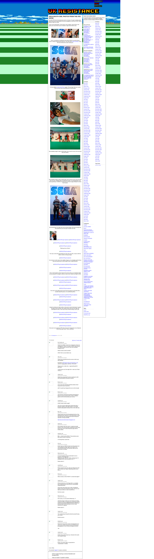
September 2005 (87, 193)
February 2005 (87, 204)
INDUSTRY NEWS (87, 248)
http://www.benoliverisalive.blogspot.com (66, 419)
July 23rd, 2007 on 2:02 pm (62, 357)
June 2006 (86, 178)
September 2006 (98, 114)
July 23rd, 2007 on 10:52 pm (62, 444)
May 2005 (86, 199)
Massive (85, 251)
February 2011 (87, 88)
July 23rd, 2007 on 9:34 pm (62, 434)
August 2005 (86, 195)
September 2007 (87, 154)
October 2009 (86, 114)
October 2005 (86, 191)
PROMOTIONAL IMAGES (87, 268)
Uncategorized (53, 335)
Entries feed (86, 311)
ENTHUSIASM (87, 236)
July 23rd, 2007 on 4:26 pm (62, 412)
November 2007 (87, 151)
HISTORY (86, 244)
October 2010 (86, 94)
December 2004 (87, 208)
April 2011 (86, 84)
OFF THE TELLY (87, 258)
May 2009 (86, 122)
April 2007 (86, 162)
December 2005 (87, 188)
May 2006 (86, 180)
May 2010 (86, 102)
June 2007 (86, 159)
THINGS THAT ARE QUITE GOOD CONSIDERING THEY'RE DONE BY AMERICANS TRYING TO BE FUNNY (88, 296)
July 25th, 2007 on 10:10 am (62, 512)
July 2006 (86, 177)
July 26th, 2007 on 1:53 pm (62, 533)
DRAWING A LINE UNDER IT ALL (87, 27)
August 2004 (86, 214)
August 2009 (86, 117)
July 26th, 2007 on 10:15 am (62, 522)
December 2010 (87, 91)
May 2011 (86, 83)
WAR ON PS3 (86, 303)
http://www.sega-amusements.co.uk (70, 362)
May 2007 (86, 161)
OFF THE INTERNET (88, 256)
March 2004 (97, 161)
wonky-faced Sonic (61, 87)
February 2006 (87, 185)
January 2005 (86, 206)
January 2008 (86, 148)
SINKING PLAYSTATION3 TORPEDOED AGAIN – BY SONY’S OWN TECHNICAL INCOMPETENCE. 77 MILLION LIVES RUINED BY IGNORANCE (88, 38)
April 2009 (86, 123)
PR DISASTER (87, 266)
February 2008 (87, 146)
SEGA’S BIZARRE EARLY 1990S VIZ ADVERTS (87, 78)
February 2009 (98, 67)
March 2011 (86, 86)
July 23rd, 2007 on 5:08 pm (62, 424)
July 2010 (86, 99)
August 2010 (86, 97)
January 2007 (86, 167)
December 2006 (87, 169)
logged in (56, 550)
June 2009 (86, 120)
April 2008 (86, 143)
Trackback (78, 340)
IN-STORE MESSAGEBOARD (88, 246)
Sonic (85, 284)
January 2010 (86, 109)
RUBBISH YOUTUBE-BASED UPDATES (88, 277)
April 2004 (86, 219)
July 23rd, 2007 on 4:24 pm (62, 401)
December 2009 (87, 110)
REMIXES (86, 273)
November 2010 (87, 92)
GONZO (85, 240)
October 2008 (86, 133)
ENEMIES (86, 235)
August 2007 (86, 156)
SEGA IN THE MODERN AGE (87, 280)
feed (74, 340)
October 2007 (86, 152)
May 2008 (86, 141)
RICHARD (86, 274)
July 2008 (86, 138)
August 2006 (86, 175)
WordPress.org (87, 314)
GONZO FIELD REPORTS (87, 242)
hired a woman (75, 41)
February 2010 (87, 107)
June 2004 (86, 216)
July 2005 (86, 196)
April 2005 (86, 201)
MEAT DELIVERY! (87, 255)
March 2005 (86, 203)
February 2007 (87, 165)
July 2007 (86, 157)
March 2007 (86, 164)
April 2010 (86, 104)
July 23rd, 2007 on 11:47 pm (62, 466)
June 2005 (86, 198)
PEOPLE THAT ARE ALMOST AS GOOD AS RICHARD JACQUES (88, 260)
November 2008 (87, 131)
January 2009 (86, 128)
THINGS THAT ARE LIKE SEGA (88, 291)
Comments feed (87, 313)
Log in (85, 309)
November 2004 (87, 209)
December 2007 (87, 149)
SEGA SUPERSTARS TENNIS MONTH (88, 282)
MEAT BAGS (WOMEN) (89, 253)
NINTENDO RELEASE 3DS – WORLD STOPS (88, 48)
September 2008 (87, 135)
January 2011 (86, 89)
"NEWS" (85, 225)
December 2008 (87, 130)
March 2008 (86, 144)
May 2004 (86, 217)
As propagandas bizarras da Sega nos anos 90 (89, 76)
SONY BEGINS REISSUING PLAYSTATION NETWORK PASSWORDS (87, 31)
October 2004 (86, 211)
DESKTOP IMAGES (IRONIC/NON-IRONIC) (88, 230)
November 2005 (87, 190)
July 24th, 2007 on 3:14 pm (62, 481)
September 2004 (87, 212)
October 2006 (86, 172)
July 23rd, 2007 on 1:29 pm (62, 343)
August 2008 (86, 136)
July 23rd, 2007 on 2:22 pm (62, 375)
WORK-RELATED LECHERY (87, 305)
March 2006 (86, 183)
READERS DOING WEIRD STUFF (87, 271)
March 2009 (86, 125)
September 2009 (87, 115)
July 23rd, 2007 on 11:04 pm (62, 454)
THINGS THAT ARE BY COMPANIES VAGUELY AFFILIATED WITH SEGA (89, 287)
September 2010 (87, 96)
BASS (85, 228)
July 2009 (86, 118)
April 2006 (86, 182)
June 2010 (86, 101)
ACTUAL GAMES (87, 226)
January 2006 (86, 186)
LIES (85, 250)
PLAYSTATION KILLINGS (87, 264)
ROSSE (85, 52)
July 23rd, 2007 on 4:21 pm (62, 383)
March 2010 (86, 105)
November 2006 (87, 170)
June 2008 (86, 139)
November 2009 (87, 112)
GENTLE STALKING (88, 238)
